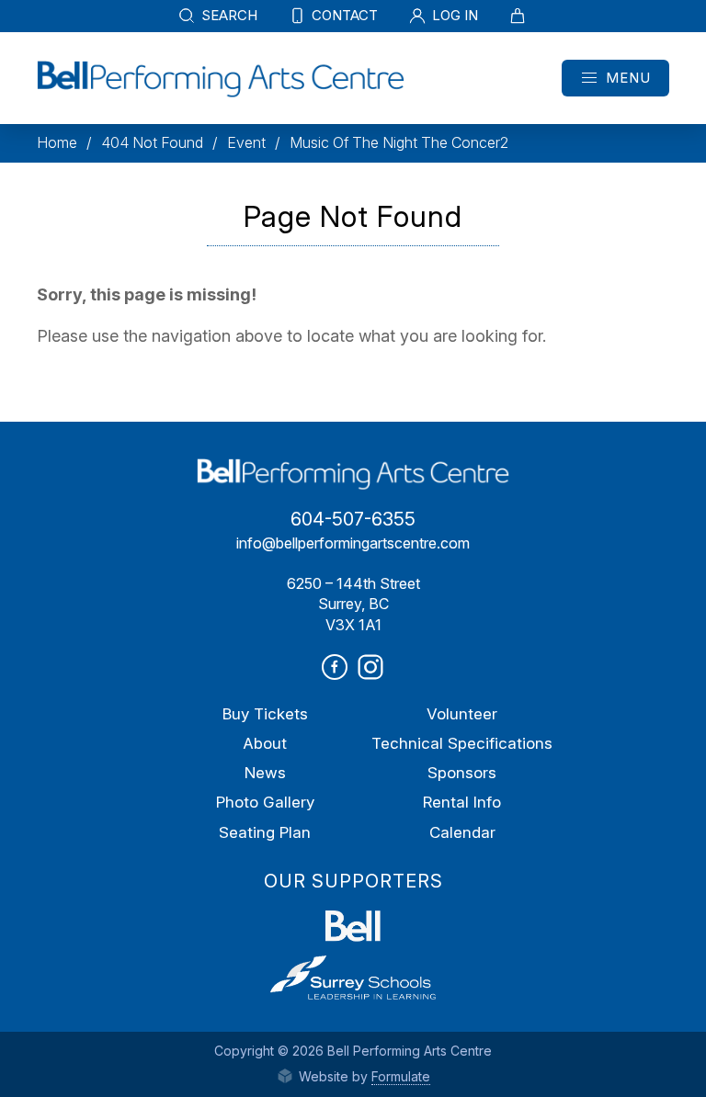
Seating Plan (265, 832)
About (265, 743)
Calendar (462, 832)
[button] (615, 78)
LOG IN (453, 15)
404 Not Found (152, 142)
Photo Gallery (265, 802)
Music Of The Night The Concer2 (399, 142)
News (265, 772)
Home (57, 142)
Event (246, 142)
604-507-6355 (353, 519)
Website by (362, 1076)
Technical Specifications (461, 743)
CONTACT (343, 15)
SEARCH (227, 15)
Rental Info (462, 802)
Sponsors (461, 772)
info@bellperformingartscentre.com (353, 543)
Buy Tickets (265, 714)
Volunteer (462, 714)
